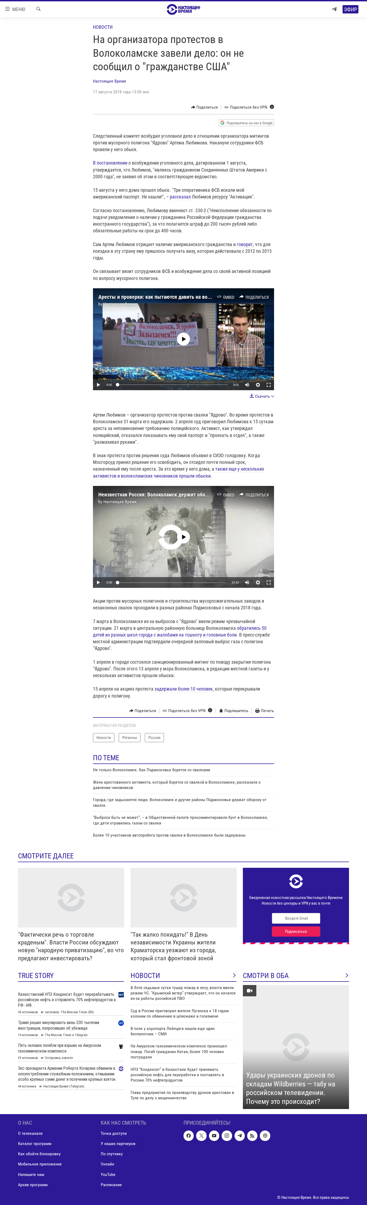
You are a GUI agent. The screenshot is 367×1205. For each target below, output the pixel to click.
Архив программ (33, 1184)
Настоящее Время (109, 81)
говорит (245, 244)
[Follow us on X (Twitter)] (201, 1136)
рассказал (180, 197)
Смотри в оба (266, 975)
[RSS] (252, 1136)
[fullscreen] (268, 384)
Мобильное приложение (40, 1164)
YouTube (108, 1174)
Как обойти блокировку (39, 1154)
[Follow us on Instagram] (227, 1136)
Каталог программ (34, 1143)
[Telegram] (334, 9)
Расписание (111, 1184)
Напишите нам (31, 1174)
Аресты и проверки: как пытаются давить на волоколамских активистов (181, 297)
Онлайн (107, 1164)
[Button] (204, 107)
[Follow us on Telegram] (240, 1136)
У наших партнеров (118, 1143)
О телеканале (30, 1133)
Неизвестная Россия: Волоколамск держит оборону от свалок (168, 494)
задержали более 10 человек (183, 689)
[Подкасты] (265, 1136)
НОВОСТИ (145, 975)
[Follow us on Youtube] (214, 1136)
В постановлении (110, 163)
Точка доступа (114, 1133)
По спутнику (112, 1154)
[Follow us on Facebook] (189, 1136)
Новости (103, 27)
